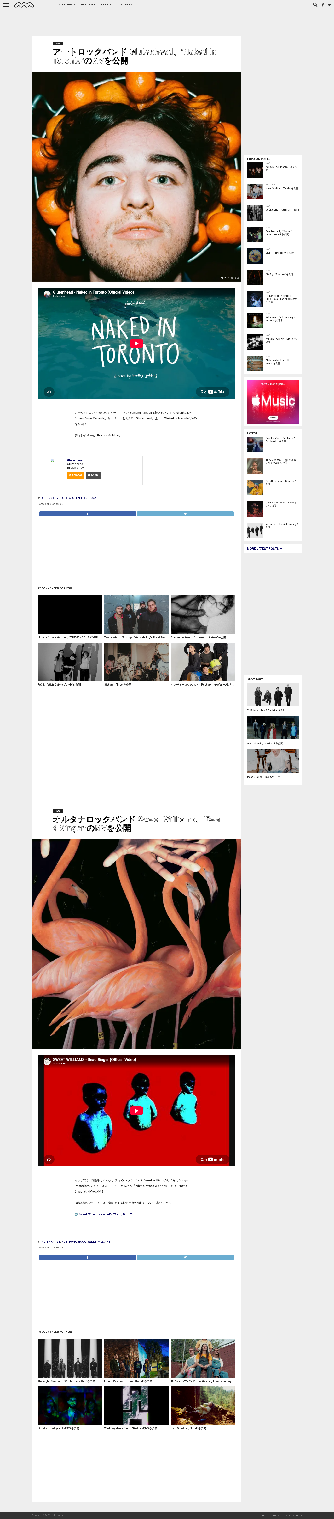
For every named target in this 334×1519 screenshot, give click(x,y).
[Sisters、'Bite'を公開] (136, 680)
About (264, 1515)
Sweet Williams (98, 1242)
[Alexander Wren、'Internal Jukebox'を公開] (203, 633)
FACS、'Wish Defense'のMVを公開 (59, 685)
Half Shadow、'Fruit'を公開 (188, 1428)
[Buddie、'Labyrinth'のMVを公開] (70, 1424)
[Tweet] (185, 513)
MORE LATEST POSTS (263, 549)
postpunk (69, 1242)
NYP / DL (106, 4)
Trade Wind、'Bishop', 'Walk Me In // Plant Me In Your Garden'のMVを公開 (152, 638)
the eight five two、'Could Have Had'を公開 (66, 1381)
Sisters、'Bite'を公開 (117, 685)
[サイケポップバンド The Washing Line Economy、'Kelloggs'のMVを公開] (203, 1377)
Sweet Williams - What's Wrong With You (106, 1215)
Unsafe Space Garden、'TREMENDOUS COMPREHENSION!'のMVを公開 (84, 638)
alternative (51, 498)
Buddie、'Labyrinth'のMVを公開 (58, 1428)
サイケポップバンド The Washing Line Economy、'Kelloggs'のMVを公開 (216, 1381)
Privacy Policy (293, 1515)
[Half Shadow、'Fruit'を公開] (203, 1424)
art (64, 498)
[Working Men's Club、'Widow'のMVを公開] (136, 1424)
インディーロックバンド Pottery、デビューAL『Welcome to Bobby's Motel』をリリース (227, 685)
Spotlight (88, 4)
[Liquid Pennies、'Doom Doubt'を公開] (136, 1377)
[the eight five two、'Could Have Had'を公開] (70, 1377)
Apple (94, 475)
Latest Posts (66, 4)
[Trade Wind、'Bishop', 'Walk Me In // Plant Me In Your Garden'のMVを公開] (136, 633)
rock (92, 498)
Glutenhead (75, 460)
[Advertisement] (167, 21)
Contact (277, 1515)
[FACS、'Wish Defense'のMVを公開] (70, 680)
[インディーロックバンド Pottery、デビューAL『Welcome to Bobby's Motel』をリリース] (203, 680)
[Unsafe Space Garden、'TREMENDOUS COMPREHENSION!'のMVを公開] (70, 633)
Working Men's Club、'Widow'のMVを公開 (130, 1428)
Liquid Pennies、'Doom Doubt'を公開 (128, 1381)
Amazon (77, 475)
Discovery (125, 4)
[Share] (87, 513)
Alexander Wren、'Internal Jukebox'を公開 (198, 638)
